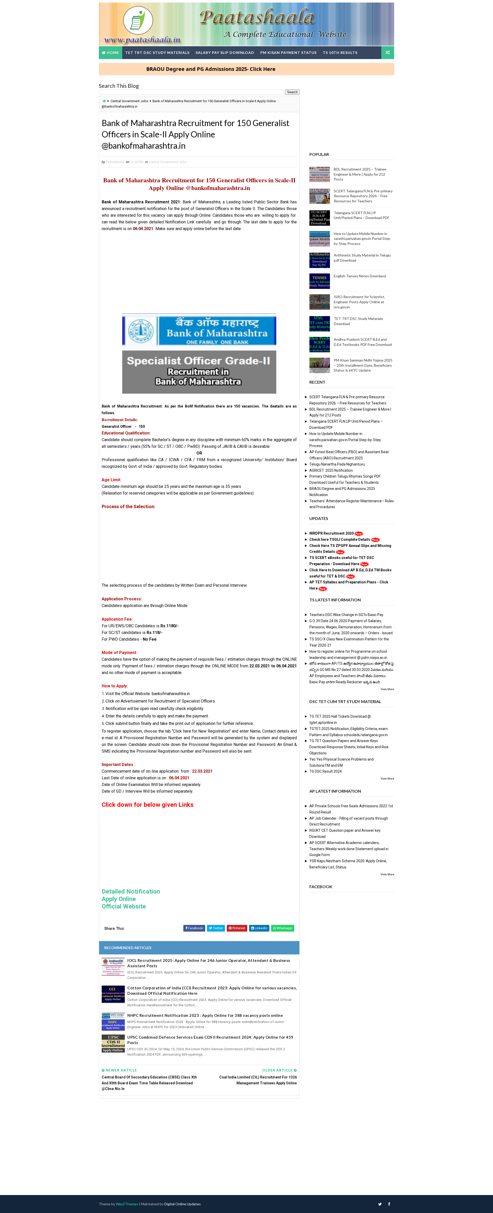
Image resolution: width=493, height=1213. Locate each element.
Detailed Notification (131, 891)
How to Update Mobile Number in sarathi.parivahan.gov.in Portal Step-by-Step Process (362, 238)
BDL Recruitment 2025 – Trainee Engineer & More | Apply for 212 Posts (360, 174)
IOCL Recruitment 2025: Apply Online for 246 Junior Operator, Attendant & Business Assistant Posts (208, 963)
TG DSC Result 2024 (325, 771)
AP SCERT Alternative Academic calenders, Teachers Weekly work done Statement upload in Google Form (348, 849)
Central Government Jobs (129, 101)
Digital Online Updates (182, 1204)
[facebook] (389, 1204)
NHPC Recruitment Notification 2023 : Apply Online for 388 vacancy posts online (205, 1015)
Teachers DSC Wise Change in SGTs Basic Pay (346, 615)
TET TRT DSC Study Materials (157, 52)
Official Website (124, 906)
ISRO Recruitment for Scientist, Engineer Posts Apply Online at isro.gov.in (359, 302)
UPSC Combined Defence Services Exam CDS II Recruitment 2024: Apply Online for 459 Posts (210, 1040)
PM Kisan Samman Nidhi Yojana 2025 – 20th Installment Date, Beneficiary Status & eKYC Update (363, 365)
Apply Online (119, 899)
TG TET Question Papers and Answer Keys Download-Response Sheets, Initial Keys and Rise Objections (348, 747)
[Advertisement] (199, 275)
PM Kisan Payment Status (288, 52)
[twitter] (380, 1204)
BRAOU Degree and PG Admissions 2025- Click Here (185, 68)
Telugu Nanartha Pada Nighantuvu (337, 464)
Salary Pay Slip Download (225, 52)
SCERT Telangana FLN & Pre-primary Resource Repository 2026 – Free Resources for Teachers (363, 196)
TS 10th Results (340, 52)
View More (387, 689)
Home (113, 52)
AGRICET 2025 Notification (331, 470)
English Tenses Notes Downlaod (360, 276)
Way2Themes (127, 1204)
